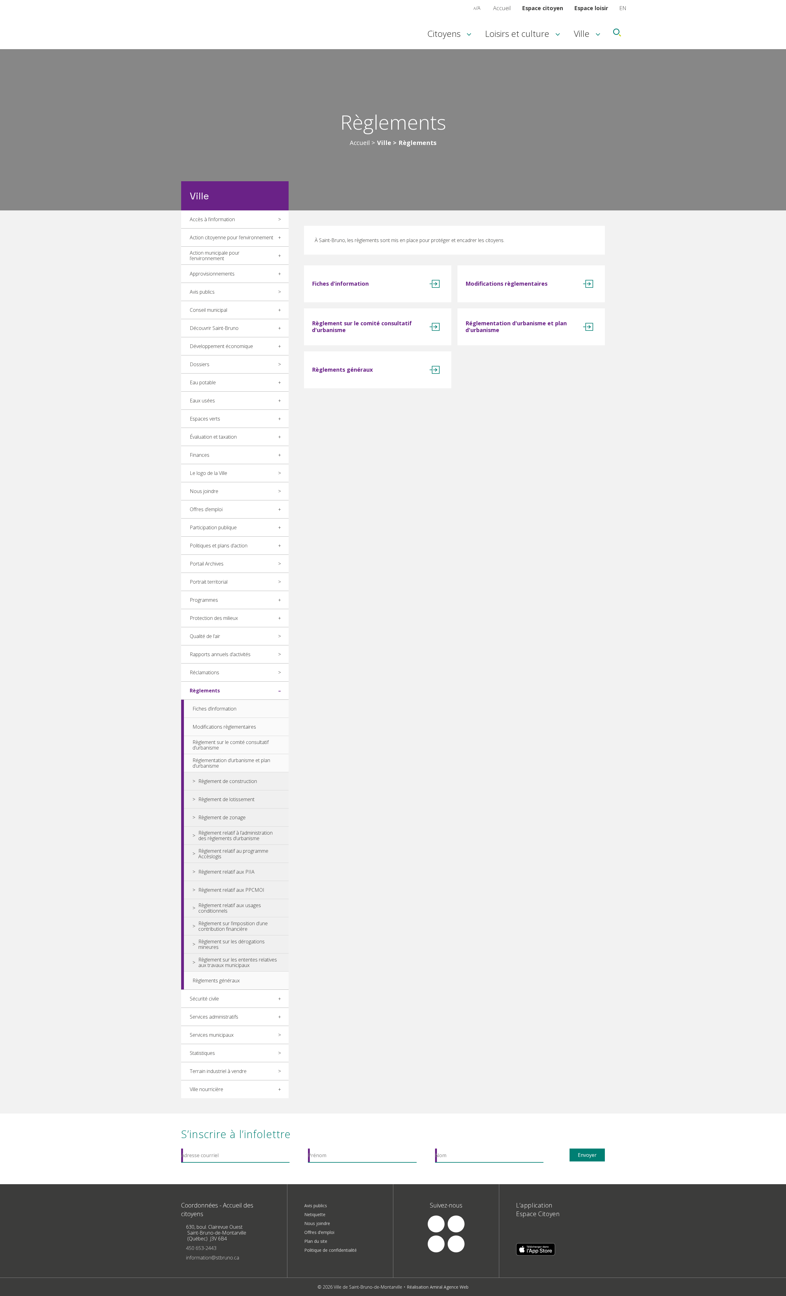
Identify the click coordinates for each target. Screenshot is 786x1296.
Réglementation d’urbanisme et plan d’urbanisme (231, 763)
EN (622, 8)
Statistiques (202, 1053)
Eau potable (203, 382)
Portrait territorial (209, 581)
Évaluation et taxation (213, 436)
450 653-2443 (201, 1248)
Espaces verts (205, 418)
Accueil (502, 8)
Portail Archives (207, 563)
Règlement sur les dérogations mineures (231, 944)
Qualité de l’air (205, 636)
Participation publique (213, 527)
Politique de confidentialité (330, 1250)
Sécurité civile (204, 998)
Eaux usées (202, 400)
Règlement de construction (227, 781)
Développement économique (221, 346)
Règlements (205, 690)
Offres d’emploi (206, 509)
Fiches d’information (214, 708)
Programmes (204, 600)
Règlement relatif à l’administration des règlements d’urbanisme (235, 835)
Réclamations (204, 672)
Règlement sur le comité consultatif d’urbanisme (231, 745)
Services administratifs (214, 1016)
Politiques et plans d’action (218, 545)
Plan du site (315, 1241)
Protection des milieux (214, 618)
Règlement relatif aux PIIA (226, 871)
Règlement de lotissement (226, 799)
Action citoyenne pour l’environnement (231, 237)
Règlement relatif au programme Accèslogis (233, 854)
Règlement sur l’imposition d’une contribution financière (233, 926)
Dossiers (199, 364)
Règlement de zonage (222, 817)
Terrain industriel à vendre (218, 1071)
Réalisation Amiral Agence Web (438, 1287)
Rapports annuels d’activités (220, 654)
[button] (468, 8)
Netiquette (314, 1214)
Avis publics (202, 291)
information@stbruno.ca (212, 1257)
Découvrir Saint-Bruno (214, 328)
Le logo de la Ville (208, 473)
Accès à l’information (212, 219)
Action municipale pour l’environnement (214, 255)
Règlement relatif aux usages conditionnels (229, 908)
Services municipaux (212, 1035)
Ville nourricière (206, 1089)
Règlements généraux (216, 980)
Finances (199, 455)
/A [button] (477, 8)
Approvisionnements (212, 273)
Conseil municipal (208, 310)
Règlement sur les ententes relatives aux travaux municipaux (237, 962)
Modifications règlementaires (224, 726)
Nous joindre (204, 491)
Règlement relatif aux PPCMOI (231, 890)
